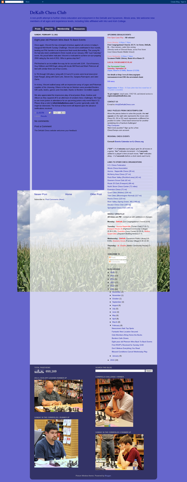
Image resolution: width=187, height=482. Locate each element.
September (117, 302)
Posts (38, 29)
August (115, 305)
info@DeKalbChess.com (125, 104)
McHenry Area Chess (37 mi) (119, 174)
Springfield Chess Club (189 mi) (120, 208)
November (116, 295)
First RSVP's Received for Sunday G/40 (128, 345)
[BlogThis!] (57, 112)
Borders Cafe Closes (120, 338)
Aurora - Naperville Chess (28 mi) (120, 171)
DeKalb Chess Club (48, 12)
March (115, 322)
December (116, 292)
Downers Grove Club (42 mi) (119, 180)
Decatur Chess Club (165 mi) (119, 205)
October (115, 299)
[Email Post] (50, 113)
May (114, 315)
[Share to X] (59, 112)
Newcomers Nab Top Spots (123, 328)
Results (44, 116)
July (114, 309)
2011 (112, 289)
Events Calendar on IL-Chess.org (129, 142)
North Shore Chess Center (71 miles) (122, 186)
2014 (112, 279)
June (114, 312)
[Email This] (54, 112)
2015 (112, 276)
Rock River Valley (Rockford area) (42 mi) (124, 177)
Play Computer (113, 125)
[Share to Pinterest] (64, 112)
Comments (115, 262)
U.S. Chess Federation (116, 165)
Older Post (96, 194)
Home (68, 194)
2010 (112, 360)
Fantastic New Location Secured (125, 332)
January (115, 356)
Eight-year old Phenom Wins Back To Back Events (132, 342)
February (116, 325)
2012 (112, 286)
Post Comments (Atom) (54, 199)
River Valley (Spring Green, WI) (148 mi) (123, 202)
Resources (79, 29)
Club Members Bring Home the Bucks (127, 335)
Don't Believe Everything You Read (126, 348)
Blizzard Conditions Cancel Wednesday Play (129, 352)
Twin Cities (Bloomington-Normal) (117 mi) (124, 196)
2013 (112, 282)
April (114, 319)
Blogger (108, 476)
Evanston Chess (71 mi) (117, 189)
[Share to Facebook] (61, 112)
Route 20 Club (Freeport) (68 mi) (120, 183)
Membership (63, 29)
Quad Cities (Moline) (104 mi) (119, 193)
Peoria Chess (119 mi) (116, 199)
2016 (112, 272)
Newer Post (40, 194)
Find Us (49, 29)
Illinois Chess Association (117, 168)
